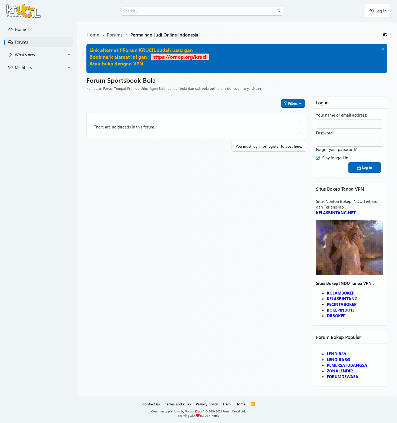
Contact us (151, 404)
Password (324, 133)
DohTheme (211, 416)
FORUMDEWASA (342, 376)
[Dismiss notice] (382, 49)
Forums (21, 42)
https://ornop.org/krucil (180, 57)
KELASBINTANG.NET (336, 212)
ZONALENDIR (340, 371)
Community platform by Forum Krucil (198, 411)
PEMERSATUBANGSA (347, 365)
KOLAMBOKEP (340, 293)
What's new (25, 54)
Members (23, 67)
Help (227, 404)
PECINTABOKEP (341, 304)
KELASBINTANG (342, 298)
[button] (69, 55)
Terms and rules (178, 404)
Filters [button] (293, 103)
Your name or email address (341, 115)
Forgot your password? (336, 149)
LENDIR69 (336, 353)
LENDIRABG (338, 359)
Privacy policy (207, 404)
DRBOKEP (336, 315)
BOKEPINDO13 (341, 310)
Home (20, 29)
